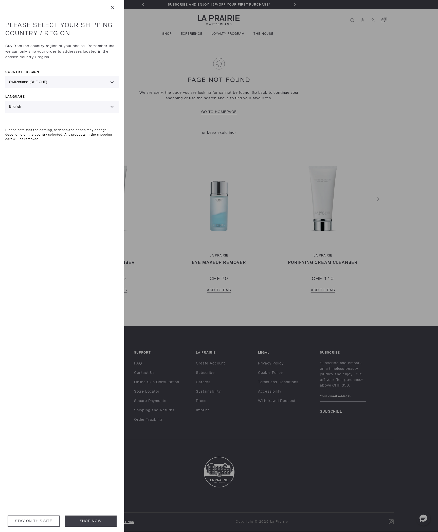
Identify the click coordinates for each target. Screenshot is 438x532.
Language (15, 96)
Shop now (91, 521)
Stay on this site (33, 521)
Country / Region (22, 72)
